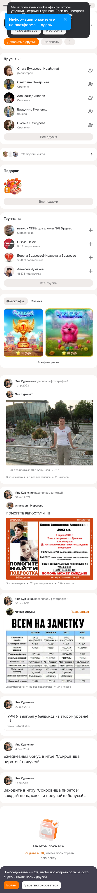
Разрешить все (25, 30)
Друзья (10, 59)
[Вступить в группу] (90, 230)
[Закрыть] (65, 19)
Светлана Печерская (33, 82)
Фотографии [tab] (15, 301)
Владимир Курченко (32, 109)
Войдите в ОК (33, 853)
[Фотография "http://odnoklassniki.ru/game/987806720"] (23, 332)
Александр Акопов (31, 96)
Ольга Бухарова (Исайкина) (38, 68)
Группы (10, 218)
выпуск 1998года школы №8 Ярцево (44, 228)
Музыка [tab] (36, 301)
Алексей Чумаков (30, 269)
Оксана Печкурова (31, 123)
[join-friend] (90, 70)
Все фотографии (48, 362)
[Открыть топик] (48, 759)
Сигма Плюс (26, 242)
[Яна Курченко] (8, 383)
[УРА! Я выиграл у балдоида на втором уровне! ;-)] (48, 721)
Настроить (54, 30)
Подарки (11, 170)
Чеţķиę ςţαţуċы (25, 612)
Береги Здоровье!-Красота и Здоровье (46, 255)
